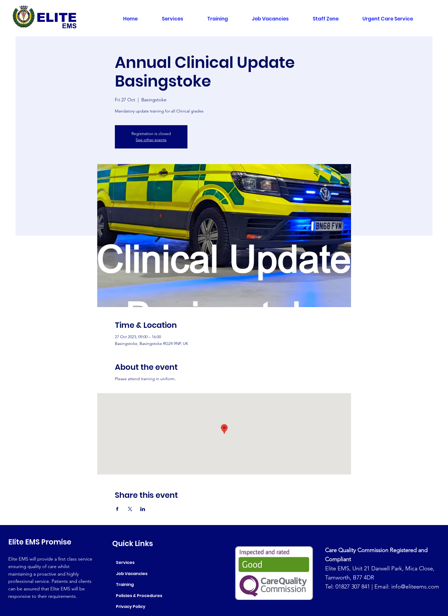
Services (125, 562)
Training (125, 584)
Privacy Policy (130, 607)
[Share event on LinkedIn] (142, 509)
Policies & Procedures (139, 596)
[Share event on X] (130, 509)
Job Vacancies (132, 574)
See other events (151, 139)
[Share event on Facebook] (117, 509)
